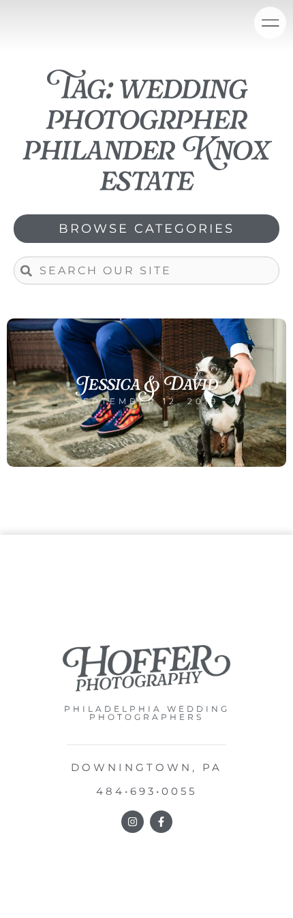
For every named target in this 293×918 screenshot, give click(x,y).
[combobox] (146, 270)
